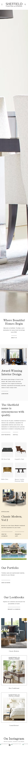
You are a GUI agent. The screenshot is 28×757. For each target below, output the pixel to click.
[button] (2, 4)
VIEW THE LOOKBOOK (19, 260)
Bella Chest (4, 479)
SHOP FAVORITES (5, 434)
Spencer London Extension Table (19, 480)
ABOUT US (14, 337)
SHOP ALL (15, 434)
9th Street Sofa (5, 459)
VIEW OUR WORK (5, 582)
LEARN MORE (4, 393)
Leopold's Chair (19, 459)
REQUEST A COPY (18, 535)
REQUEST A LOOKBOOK (14, 609)
